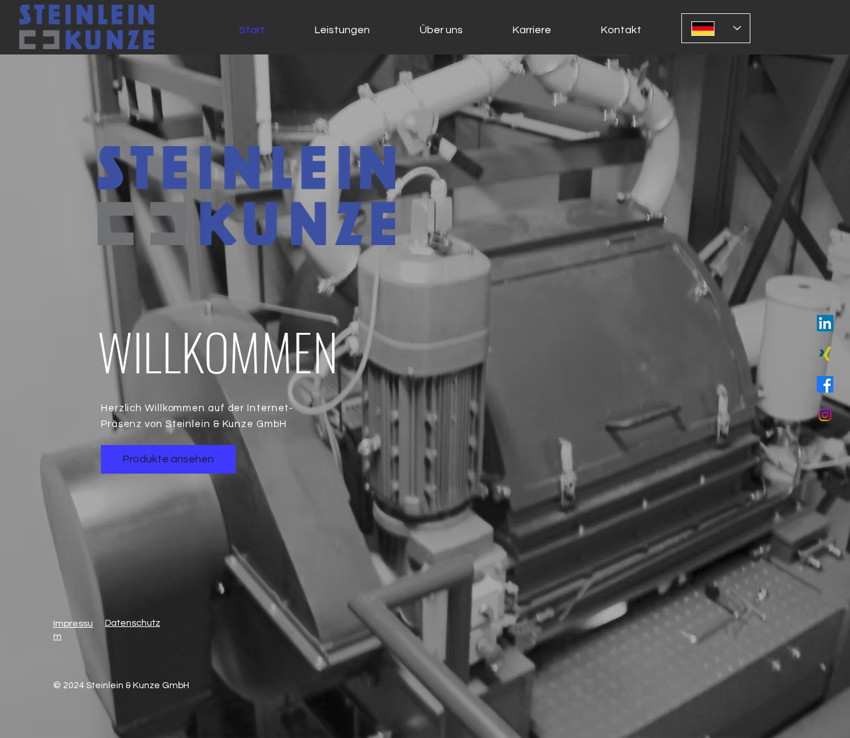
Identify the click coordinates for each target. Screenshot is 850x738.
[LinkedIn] (825, 323)
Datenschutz (132, 623)
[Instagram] (825, 415)
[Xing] (825, 353)
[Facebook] (825, 384)
